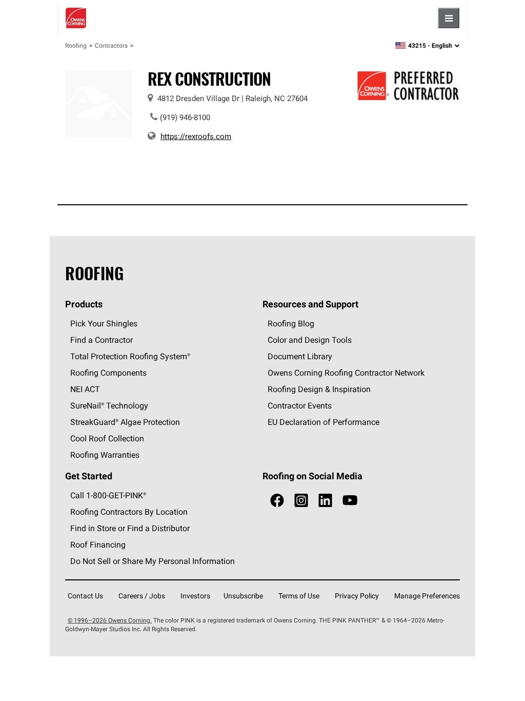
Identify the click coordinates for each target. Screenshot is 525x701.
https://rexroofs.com (195, 136)
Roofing (76, 45)
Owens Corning (76, 18)
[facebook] (277, 501)
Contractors (111, 45)
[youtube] (349, 500)
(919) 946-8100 (185, 117)
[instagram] (301, 501)
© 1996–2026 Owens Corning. (110, 620)
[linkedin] (325, 501)
